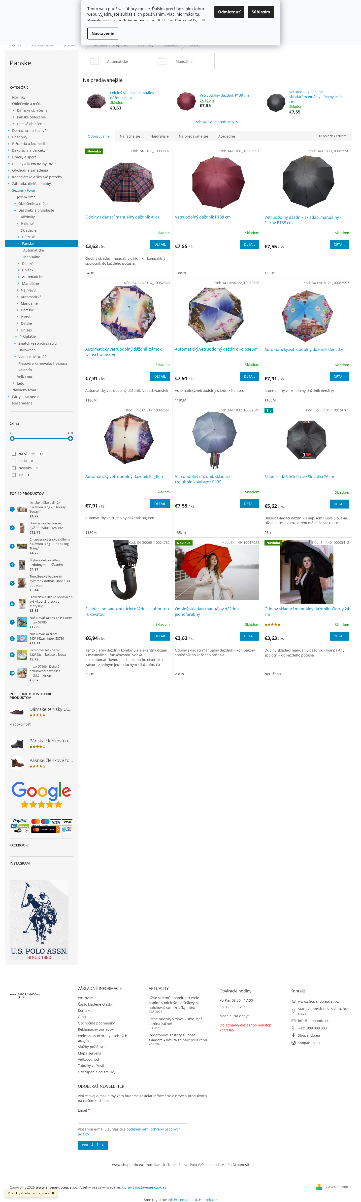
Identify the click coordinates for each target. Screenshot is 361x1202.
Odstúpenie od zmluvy (96, 1072)
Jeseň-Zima (26, 197)
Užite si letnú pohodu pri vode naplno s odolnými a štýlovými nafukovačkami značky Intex (174, 1002)
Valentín (25, 369)
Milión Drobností (235, 1164)
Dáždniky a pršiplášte (36, 210)
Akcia (25, 460)
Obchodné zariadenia (30, 170)
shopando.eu (309, 1042)
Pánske (28, 243)
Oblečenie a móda (27, 103)
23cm (179, 673)
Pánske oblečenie (31, 117)
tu (197, 14)
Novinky (18, 97)
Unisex (27, 270)
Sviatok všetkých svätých (38, 343)
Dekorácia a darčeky (28, 150)
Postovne (85, 997)
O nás (83, 1016)
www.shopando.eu (127, 1164)
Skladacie (28, 230)
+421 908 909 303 (312, 1028)
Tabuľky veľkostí (91, 1065)
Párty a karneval (25, 396)
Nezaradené (22, 403)
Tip (24, 475)
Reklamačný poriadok (95, 1029)
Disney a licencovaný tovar (34, 163)
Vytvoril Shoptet (339, 1186)
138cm (180, 272)
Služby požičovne (92, 1046)
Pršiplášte (28, 336)
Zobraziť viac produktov (214, 121)
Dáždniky (19, 137)
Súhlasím (261, 12)
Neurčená (272, 673)
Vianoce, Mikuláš (32, 356)
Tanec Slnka (177, 1164)
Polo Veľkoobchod (204, 1164)
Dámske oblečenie (32, 110)
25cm (268, 532)
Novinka (28, 468)
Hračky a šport (24, 157)
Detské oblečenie (31, 123)
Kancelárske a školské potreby (37, 177)
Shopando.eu (309, 1035)
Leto (20, 383)
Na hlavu (28, 290)
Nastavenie (103, 33)
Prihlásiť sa (93, 1145)
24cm (89, 272)
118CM (91, 400)
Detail (160, 244)
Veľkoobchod (88, 1059)
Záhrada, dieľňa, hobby (31, 183)
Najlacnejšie (130, 136)
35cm (89, 673)
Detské (27, 263)
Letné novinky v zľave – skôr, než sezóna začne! (175, 1021)
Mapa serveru (89, 1053)
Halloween (27, 350)
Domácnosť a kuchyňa (30, 130)
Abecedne (226, 136)
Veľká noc (25, 376)
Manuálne (31, 257)
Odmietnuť (229, 12)
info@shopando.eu (313, 1020)
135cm (180, 532)
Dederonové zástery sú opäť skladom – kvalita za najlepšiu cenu (178, 1037)
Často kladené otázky (95, 1004)
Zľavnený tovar (24, 390)
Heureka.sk (208, 1199)
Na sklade (30, 453)
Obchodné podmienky (96, 1023)
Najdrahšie (159, 136)
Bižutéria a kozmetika (30, 143)
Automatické (33, 250)
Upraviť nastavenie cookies (144, 1187)
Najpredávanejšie (193, 136)
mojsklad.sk (155, 1164)
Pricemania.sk (185, 1199)
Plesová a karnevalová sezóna (42, 363)
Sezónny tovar (23, 190)
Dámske (28, 236)
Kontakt (84, 1010)
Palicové (27, 223)
